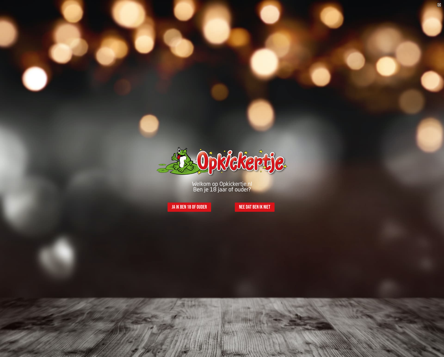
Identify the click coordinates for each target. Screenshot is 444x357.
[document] (222, 178)
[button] (439, 4)
